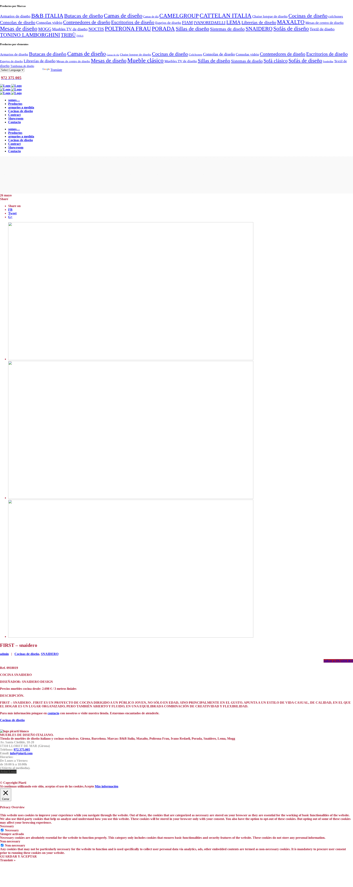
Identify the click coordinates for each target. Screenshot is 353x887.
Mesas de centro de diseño (324, 23)
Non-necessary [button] (10, 841)
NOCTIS (96, 29)
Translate (56, 70)
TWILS (79, 36)
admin (4, 654)
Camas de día (151, 16)
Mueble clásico (145, 60)
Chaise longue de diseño (270, 16)
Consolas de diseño (17, 22)
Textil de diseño (322, 29)
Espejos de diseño (168, 23)
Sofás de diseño (291, 29)
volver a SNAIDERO (338, 661)
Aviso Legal (8, 771)
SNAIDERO (259, 29)
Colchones (195, 54)
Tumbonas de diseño (22, 66)
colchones (335, 16)
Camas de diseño (123, 15)
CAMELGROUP (179, 15)
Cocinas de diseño (307, 16)
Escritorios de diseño (132, 22)
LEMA (233, 22)
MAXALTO (291, 22)
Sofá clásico (276, 60)
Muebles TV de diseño (70, 29)
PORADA (163, 29)
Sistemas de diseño (227, 29)
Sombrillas (328, 61)
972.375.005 (22, 749)
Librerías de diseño (258, 22)
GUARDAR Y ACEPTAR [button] (18, 856)
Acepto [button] (89, 786)
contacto (53, 713)
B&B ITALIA (47, 15)
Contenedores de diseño (86, 22)
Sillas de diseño (192, 29)
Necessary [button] (7, 826)
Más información (106, 786)
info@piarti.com (21, 753)
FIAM (187, 22)
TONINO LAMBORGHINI (30, 35)
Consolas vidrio (49, 22)
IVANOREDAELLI (210, 22)
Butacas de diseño (83, 16)
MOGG (44, 29)
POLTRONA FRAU (128, 28)
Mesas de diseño (18, 29)
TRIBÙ (68, 35)
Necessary (12, 830)
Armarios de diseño (15, 16)
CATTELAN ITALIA (225, 15)
